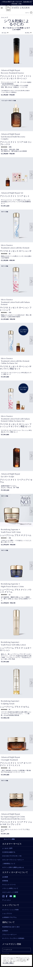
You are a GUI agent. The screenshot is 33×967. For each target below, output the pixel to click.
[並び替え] (27, 32)
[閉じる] (28, 960)
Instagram (3, 896)
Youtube (11, 896)
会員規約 (5, 931)
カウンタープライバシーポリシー (13, 860)
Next (31, 4)
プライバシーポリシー (9, 934)
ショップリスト (7, 913)
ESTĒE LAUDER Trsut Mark (8, 7)
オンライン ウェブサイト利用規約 (13, 938)
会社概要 (5, 877)
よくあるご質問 (7, 848)
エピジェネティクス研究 (10, 892)
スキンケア (4, 17)
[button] (16, 28)
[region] (16, 960)
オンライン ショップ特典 (10, 910)
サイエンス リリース (9, 885)
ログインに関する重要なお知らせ (13, 867)
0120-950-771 (27, 1)
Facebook (7, 896)
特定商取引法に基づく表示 (11, 927)
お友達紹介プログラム (9, 917)
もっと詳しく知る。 (8, 963)
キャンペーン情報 (9, 839)
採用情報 (5, 881)
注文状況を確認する (8, 852)
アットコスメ (6, 900)
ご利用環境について (8, 864)
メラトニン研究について (10, 888)
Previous (2, 4)
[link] (16, 71)
